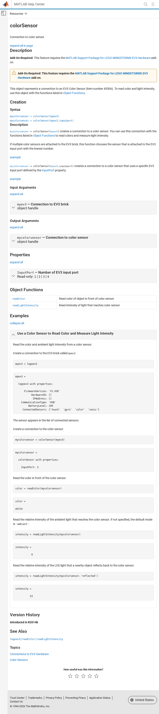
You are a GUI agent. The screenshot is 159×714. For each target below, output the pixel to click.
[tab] (83, 208)
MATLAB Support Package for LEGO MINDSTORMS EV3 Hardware (108, 58)
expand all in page (21, 45)
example (15, 157)
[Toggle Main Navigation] (153, 4)
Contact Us (16, 701)
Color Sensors (19, 660)
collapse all (17, 323)
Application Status (100, 697)
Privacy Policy (54, 697)
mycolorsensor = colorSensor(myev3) (34, 116)
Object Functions (74, 93)
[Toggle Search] (145, 4)
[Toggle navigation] (18, 13)
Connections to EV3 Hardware (29, 654)
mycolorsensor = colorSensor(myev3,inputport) (42, 120)
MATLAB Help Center (29, 4)
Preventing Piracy (75, 697)
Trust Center (17, 697)
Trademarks (35, 697)
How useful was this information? (83, 669)
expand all (16, 194)
